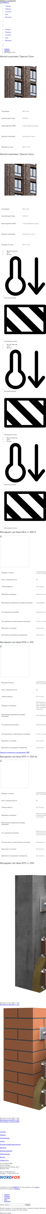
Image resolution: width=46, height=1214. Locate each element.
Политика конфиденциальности (10, 1144)
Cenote (37, 1187)
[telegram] (12, 1182)
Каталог (2, 1157)
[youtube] (5, 1182)
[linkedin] (1, 1182)
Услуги (2, 1141)
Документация (4, 1138)
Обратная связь (5, 1154)
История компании (6, 1151)
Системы (8, 11)
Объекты (8, 9)
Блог (6, 14)
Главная (7, 6)
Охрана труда (4, 1160)
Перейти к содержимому (8, 1)
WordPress (17, 1189)
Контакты (8, 17)
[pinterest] (9, 1182)
